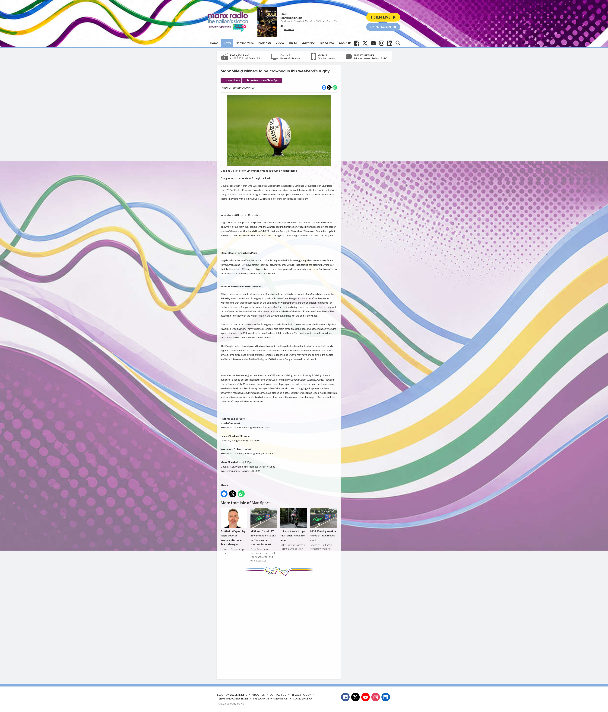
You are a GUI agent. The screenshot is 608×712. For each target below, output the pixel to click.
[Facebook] (356, 43)
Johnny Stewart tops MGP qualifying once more (292, 535)
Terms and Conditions (232, 698)
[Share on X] (329, 87)
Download (289, 29)
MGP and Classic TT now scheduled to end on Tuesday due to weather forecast (263, 538)
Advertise (308, 43)
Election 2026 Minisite (232, 694)
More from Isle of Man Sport (264, 80)
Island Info (327, 43)
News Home (233, 80)
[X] (365, 43)
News (227, 43)
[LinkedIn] (389, 43)
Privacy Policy (301, 694)
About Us (345, 43)
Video (280, 43)
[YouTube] (373, 43)
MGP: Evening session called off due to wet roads (323, 535)
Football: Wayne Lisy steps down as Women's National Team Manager (233, 538)
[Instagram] (381, 43)
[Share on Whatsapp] (334, 87)
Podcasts (264, 43)
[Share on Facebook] (324, 87)
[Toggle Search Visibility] (398, 43)
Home (214, 43)
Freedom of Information (270, 698)
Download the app (326, 58)
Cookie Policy (303, 698)
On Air (293, 43)
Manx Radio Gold (291, 17)
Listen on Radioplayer (290, 58)
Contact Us (277, 694)
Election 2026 (245, 43)
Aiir (242, 703)
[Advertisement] (280, 625)
